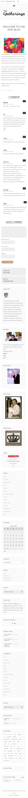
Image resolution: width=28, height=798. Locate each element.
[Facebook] (2, 1)
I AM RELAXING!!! (17, 780)
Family (5, 488)
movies (12, 753)
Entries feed (6, 575)
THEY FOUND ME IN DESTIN (8, 639)
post (18, 755)
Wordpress (16, 795)
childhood (9, 736)
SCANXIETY (6, 723)
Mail (4, 246)
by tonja (13, 34)
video (16, 758)
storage (5, 758)
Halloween (6, 748)
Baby (11, 734)
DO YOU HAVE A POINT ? (7, 635)
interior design (19, 748)
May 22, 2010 (13, 32)
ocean (5, 755)
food (14, 746)
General (16, 24)
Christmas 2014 (14, 739)
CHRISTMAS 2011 (7, 739)
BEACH (15, 734)
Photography (6, 508)
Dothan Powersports (13, 463)
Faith (4, 485)
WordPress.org (6, 580)
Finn (11, 746)
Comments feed (7, 578)
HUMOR (5, 499)
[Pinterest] (4, 1)
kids (5, 751)
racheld (6, 162)
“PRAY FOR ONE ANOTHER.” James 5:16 (7, 645)
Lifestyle (5, 505)
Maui (5, 753)
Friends (11, 24)
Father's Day (6, 746)
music (16, 753)
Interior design (7, 502)
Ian (4, 358)
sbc (21, 755)
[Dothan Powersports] (13, 465)
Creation (5, 741)
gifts (18, 746)
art (8, 734)
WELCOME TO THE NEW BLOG (14, 28)
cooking (20, 739)
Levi (14, 751)
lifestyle (18, 751)
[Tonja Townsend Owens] (13, 461)
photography (10, 755)
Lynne (5, 138)
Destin (14, 741)
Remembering (6, 511)
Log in (4, 573)
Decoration (6, 479)
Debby (5, 150)
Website (3, 253)
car (4, 736)
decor (10, 741)
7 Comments (13, 36)
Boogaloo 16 (19, 734)
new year (20, 753)
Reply (24, 101)
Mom (8, 753)
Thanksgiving (11, 758)
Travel (4, 514)
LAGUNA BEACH (9, 751)
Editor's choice (7, 482)
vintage (20, 758)
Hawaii (11, 748)
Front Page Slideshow (8, 494)
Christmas (14, 736)
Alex (4, 355)
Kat (4, 114)
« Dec (4, 551)
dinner (18, 741)
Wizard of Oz (6, 760)
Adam (5, 353)
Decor (4, 476)
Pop (14, 755)
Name (5, 239)
